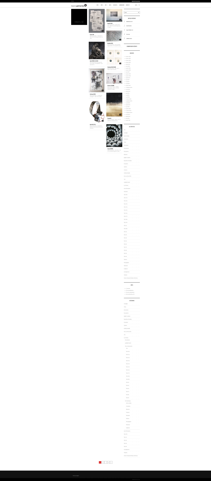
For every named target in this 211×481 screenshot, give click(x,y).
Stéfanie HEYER (93, 94)
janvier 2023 (128, 62)
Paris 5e (125, 240)
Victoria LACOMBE (110, 85)
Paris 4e (125, 237)
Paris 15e (125, 210)
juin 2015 (127, 106)
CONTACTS (128, 5)
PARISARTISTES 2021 (129, 21)
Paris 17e (125, 216)
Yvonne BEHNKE (110, 148)
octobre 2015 (128, 98)
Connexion (128, 288)
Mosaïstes (126, 191)
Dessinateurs (126, 148)
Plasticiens (126, 265)
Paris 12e (125, 200)
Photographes (126, 262)
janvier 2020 (128, 70)
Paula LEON (92, 34)
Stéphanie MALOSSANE (111, 67)
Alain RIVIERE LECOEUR (94, 61)
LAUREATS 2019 (127, 182)
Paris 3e (125, 234)
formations (126, 163)
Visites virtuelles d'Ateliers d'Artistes (131, 455)
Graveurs (125, 169)
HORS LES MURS (127, 328)
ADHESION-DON (121, 5)
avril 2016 (128, 97)
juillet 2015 (128, 104)
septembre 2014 (129, 112)
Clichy (125, 142)
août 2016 (128, 89)
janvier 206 (128, 120)
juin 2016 (127, 93)
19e (124, 129)
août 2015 (128, 102)
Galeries (125, 166)
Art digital (126, 132)
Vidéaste (125, 274)
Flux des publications (129, 290)
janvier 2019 (128, 73)
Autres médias (126, 135)
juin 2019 (127, 71)
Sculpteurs (126, 268)
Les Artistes (126, 185)
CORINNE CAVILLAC (129, 38)
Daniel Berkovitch (128, 25)
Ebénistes (125, 154)
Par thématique (128, 400)
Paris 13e (125, 203)
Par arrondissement (128, 346)
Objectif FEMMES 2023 (129, 30)
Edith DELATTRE (93, 124)
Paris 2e (125, 231)
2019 (101, 5)
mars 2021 (128, 66)
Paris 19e (125, 222)
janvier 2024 (128, 60)
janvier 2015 (128, 108)
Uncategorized (126, 271)
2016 (110, 5)
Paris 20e (125, 228)
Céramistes (126, 139)
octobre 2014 (128, 110)
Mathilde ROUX (110, 43)
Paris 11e (125, 197)
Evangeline (109, 118)
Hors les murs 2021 (127, 176)
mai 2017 (127, 81)
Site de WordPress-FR (130, 294)
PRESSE (72, 1)
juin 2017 (127, 79)
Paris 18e (125, 219)
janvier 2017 (128, 85)
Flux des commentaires (130, 292)
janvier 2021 (128, 68)
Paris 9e (125, 253)
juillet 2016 (128, 91)
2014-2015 (115, 5)
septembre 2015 (129, 100)
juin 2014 (127, 118)
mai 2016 (127, 95)
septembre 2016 (129, 87)
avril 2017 (128, 83)
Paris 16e (125, 213)
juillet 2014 (128, 116)
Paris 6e (125, 244)
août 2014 (128, 114)
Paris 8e (125, 250)
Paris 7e (125, 247)
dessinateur (126, 145)
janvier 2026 (128, 56)
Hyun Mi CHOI (109, 23)
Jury (124, 179)
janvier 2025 (128, 58)
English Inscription (127, 157)
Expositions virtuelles (128, 160)
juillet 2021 (128, 64)
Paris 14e (125, 206)
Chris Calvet (128, 34)
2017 (106, 5)
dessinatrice (126, 151)
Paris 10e (125, 194)
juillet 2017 (128, 77)
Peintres (125, 259)
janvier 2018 (128, 75)
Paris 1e (125, 225)
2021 (97, 5)
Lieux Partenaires (127, 188)
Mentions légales (76, 475)
